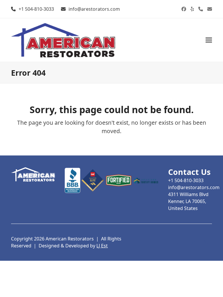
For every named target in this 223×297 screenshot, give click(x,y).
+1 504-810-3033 (36, 9)
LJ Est (102, 245)
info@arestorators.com (94, 9)
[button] (209, 39)
